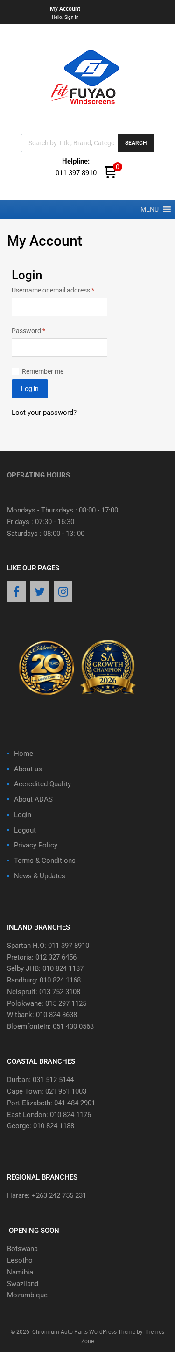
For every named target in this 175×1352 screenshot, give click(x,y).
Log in (30, 388)
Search (136, 143)
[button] (149, 209)
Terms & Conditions (45, 860)
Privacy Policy (35, 845)
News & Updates (39, 876)
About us (28, 769)
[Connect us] (16, 592)
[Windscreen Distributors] (88, 112)
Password (41, 330)
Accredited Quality (42, 784)
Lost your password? (44, 412)
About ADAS (33, 799)
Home (23, 753)
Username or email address (59, 289)
